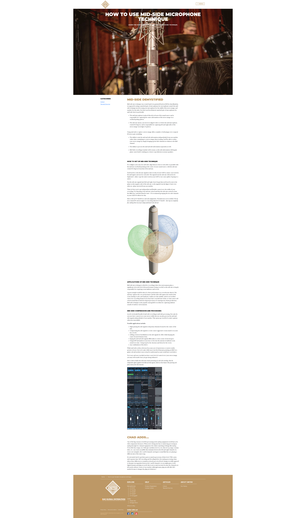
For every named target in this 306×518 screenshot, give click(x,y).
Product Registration (151, 486)
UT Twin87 (133, 492)
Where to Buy (131, 506)
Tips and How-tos (105, 104)
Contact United (149, 488)
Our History (184, 486)
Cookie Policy (120, 509)
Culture (102, 102)
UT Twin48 (133, 490)
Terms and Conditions (112, 509)
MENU (201, 4)
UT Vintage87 (133, 495)
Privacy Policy (103, 509)
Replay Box (133, 500)
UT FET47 (132, 488)
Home (103, 477)
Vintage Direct (134, 502)
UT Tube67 (133, 494)
